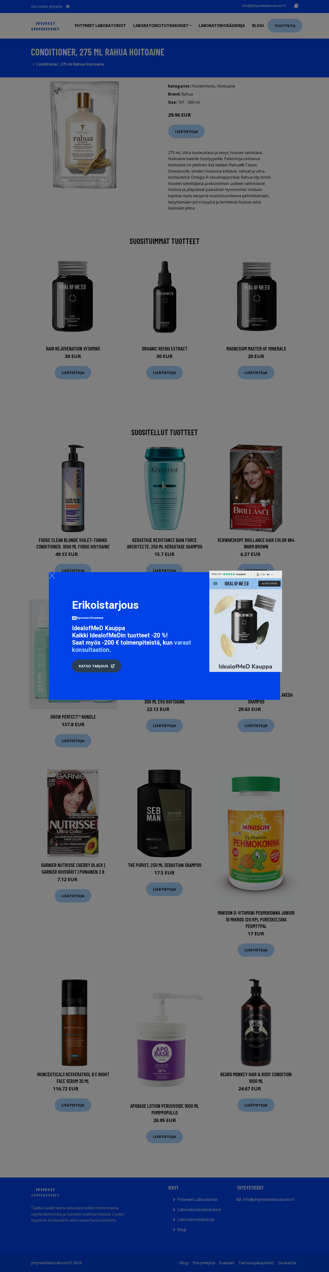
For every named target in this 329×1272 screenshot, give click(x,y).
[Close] (52, 575)
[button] (96, 665)
